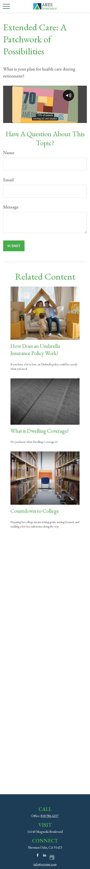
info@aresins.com (45, 864)
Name (8, 153)
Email (8, 180)
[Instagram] (52, 857)
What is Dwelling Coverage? (39, 430)
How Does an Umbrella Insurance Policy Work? (35, 349)
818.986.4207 (50, 816)
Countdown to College (34, 510)
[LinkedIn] (45, 855)
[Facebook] (37, 855)
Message (10, 207)
